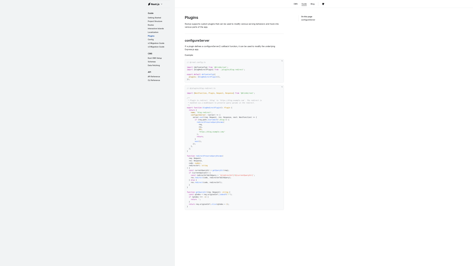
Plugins (151, 36)
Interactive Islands (156, 28)
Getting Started (154, 18)
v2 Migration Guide (156, 43)
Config (151, 39)
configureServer (308, 20)
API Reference (154, 76)
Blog (312, 4)
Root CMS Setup (155, 58)
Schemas (152, 62)
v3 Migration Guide (156, 47)
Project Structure (155, 21)
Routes (151, 25)
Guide (304, 4)
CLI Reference (154, 80)
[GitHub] (323, 4)
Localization (153, 32)
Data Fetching (154, 65)
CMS (296, 4)
